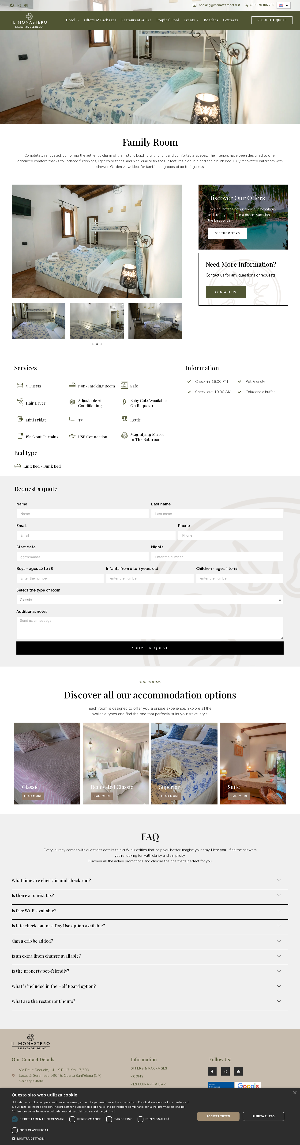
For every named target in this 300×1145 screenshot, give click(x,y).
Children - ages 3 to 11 (216, 568)
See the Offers (227, 233)
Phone (184, 525)
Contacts (230, 20)
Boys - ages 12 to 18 (34, 568)
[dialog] (150, 1116)
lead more (33, 796)
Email (21, 525)
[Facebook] (12, 5)
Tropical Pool (167, 20)
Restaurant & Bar (136, 20)
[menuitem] (284, 5)
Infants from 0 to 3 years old (132, 568)
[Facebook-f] (212, 1071)
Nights (157, 547)
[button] (93, 344)
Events (189, 20)
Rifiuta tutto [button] (263, 1116)
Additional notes (31, 611)
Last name (161, 504)
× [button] (294, 1093)
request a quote (272, 20)
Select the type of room (38, 590)
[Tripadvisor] (26, 5)
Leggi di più (107, 1111)
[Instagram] (19, 5)
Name (21, 504)
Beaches (211, 20)
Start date (26, 547)
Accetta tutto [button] (218, 1116)
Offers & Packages (100, 20)
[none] (284, 5)
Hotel (70, 20)
